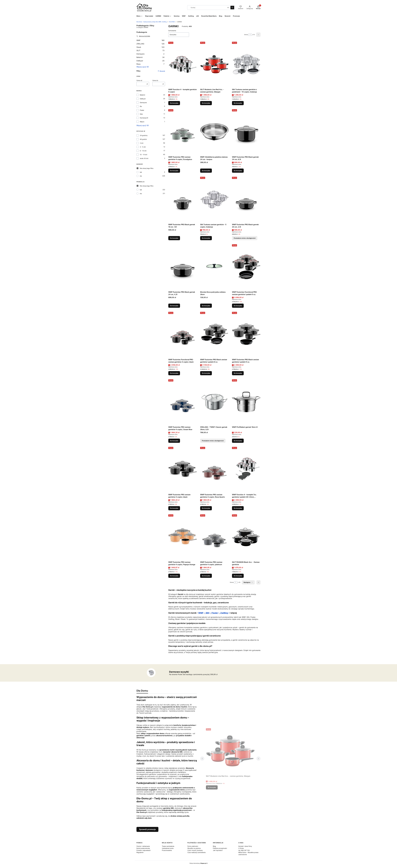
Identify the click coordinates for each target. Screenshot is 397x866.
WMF (150, 40)
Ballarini (150, 57)
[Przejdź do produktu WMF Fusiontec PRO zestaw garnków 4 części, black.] (182, 469)
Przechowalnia (167, 850)
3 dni (141, 143)
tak (141, 172)
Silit (207, 613)
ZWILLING (150, 44)
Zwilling (224, 613)
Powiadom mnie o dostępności (245, 238)
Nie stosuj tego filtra (146, 168)
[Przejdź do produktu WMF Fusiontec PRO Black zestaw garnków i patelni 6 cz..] (214, 334)
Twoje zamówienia (168, 846)
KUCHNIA (172, 22)
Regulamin (139, 852)
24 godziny (144, 135)
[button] (232, 7)
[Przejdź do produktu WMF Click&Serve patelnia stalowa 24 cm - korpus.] (214, 131)
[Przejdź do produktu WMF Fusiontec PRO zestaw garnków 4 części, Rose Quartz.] (214, 469)
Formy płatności (192, 846)
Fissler (142, 110)
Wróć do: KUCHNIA (144, 36)
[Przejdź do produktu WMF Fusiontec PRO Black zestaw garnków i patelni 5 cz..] (246, 334)
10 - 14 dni (143, 154)
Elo (141, 106)
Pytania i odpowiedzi (143, 850)
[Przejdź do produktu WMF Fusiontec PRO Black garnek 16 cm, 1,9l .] (182, 199)
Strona (246, 34)
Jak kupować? (218, 850)
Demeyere (150, 54)
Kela (141, 114)
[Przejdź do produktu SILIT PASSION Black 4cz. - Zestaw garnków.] (246, 537)
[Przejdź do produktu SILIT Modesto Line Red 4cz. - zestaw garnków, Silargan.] (214, 64)
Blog (214, 846)
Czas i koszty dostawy (195, 850)
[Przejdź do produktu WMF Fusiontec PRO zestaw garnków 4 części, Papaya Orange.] (182, 537)
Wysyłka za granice (194, 848)
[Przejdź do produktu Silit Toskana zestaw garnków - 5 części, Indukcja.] (214, 199)
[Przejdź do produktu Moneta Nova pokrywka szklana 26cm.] (214, 267)
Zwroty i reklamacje (143, 846)
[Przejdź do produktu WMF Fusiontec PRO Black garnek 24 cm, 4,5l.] (182, 267)
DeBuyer (150, 61)
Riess (150, 64)
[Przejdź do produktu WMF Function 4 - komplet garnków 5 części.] (182, 64)
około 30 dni (144, 158)
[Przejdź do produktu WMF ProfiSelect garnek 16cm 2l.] (246, 402)
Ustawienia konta (167, 848)
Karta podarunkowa (143, 848)
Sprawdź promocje (147, 829)
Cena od (139, 80)
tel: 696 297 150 (244, 850)
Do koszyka (174, 103)
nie (141, 176)
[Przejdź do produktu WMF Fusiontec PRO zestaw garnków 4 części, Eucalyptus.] (182, 131)
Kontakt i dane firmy (245, 846)
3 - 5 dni (143, 147)
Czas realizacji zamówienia (196, 852)
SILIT (150, 50)
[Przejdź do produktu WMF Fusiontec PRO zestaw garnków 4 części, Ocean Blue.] (182, 402)
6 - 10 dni (143, 151)
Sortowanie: (172, 30)
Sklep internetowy (198, 863)
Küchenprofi (144, 118)
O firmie (241, 848)
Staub (150, 47)
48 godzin (143, 139)
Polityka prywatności (220, 848)
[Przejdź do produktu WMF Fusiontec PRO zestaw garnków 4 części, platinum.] (214, 537)
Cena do (155, 80)
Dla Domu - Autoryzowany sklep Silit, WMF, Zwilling (151, 22)
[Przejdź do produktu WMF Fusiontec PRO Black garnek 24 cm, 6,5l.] (246, 131)
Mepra (142, 122)
